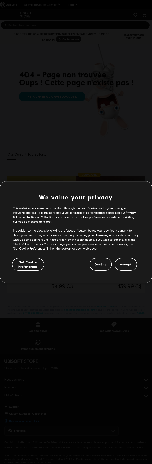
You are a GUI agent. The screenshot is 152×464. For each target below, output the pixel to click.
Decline (101, 264)
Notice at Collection (40, 217)
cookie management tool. (35, 221)
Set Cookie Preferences (28, 264)
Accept (126, 264)
